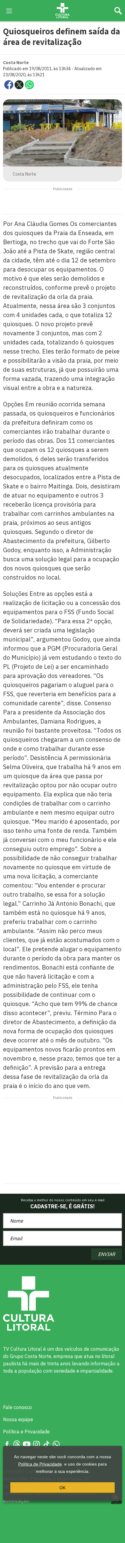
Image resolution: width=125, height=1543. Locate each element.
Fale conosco (17, 1407)
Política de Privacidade (40, 1464)
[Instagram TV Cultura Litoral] (36, 1444)
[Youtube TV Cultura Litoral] (27, 1444)
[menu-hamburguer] (9, 10)
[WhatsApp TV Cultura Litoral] (56, 1444)
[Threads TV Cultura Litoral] (17, 1444)
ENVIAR (106, 1254)
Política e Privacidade (26, 1431)
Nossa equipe (18, 1419)
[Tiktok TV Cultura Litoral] (46, 1444)
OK (62, 1487)
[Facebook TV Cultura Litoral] (7, 1444)
